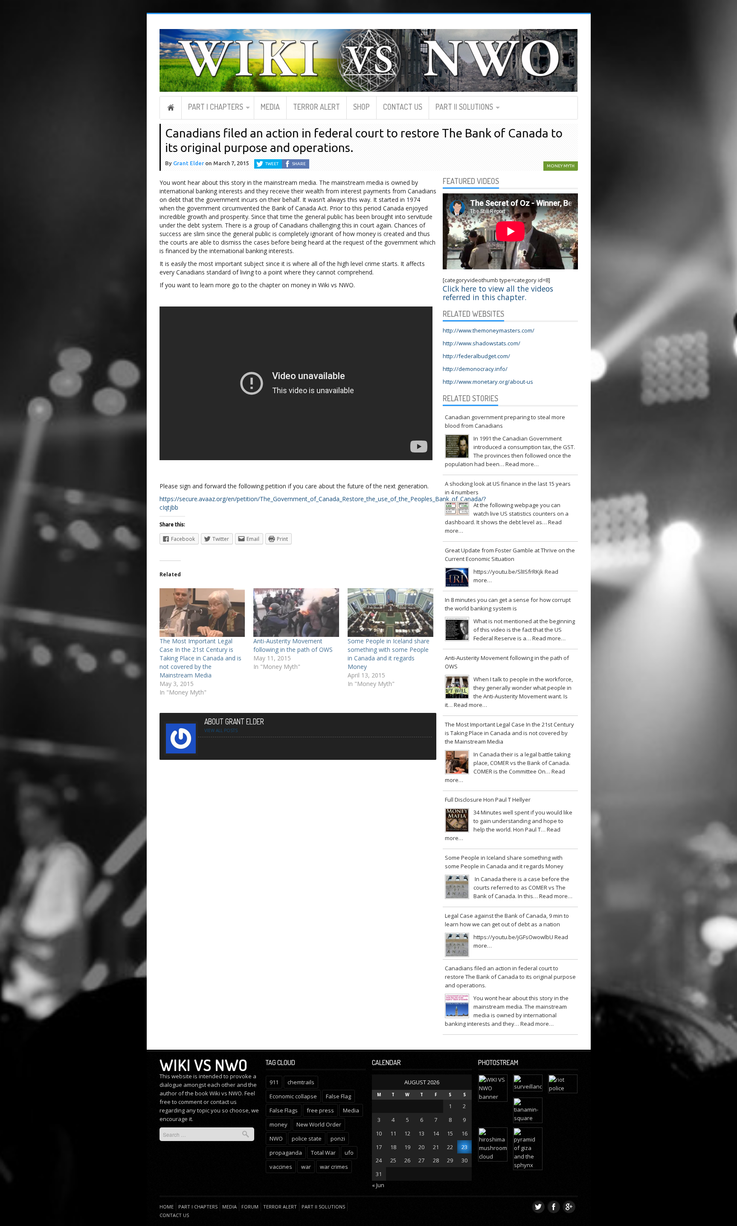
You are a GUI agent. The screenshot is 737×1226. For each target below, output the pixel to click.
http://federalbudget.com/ (476, 356)
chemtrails (300, 1082)
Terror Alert (316, 106)
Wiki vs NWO (203, 1064)
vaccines (281, 1167)
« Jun (378, 1185)
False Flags (284, 1110)
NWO (276, 1138)
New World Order (318, 1124)
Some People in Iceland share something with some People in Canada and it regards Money (388, 654)
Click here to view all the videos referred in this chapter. (498, 292)
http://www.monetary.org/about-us (488, 381)
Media (270, 106)
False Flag (338, 1096)
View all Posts (221, 730)
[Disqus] (298, 871)
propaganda (286, 1152)
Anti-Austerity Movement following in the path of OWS (293, 645)
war (306, 1167)
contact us (223, 1102)
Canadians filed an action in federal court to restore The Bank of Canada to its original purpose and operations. (510, 976)
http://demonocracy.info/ (475, 369)
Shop (361, 106)
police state (307, 1138)
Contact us (402, 106)
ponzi (338, 1138)
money (278, 1124)
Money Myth (561, 165)
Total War (323, 1152)
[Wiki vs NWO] (369, 59)
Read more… (522, 464)
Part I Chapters (215, 106)
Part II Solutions (464, 106)
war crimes (334, 1167)
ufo (349, 1152)
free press (320, 1110)
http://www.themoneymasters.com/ (488, 330)
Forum (249, 1206)
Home (170, 107)
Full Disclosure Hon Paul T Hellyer (488, 799)
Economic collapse (293, 1096)
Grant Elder (188, 163)
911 (274, 1082)
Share (299, 163)
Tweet (272, 163)
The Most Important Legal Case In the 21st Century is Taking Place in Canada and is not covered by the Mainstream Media (200, 658)
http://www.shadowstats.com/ (481, 343)
